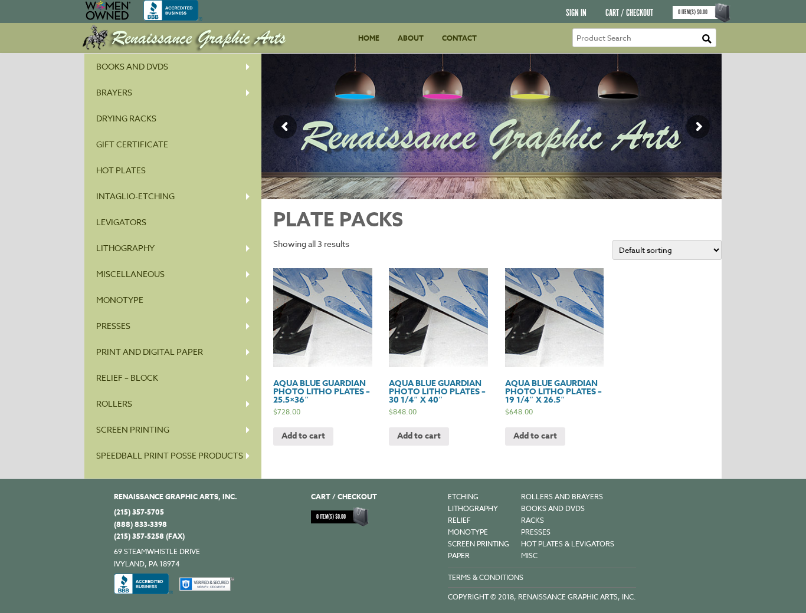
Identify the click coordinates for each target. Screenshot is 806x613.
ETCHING (463, 497)
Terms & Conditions (485, 577)
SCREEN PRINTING (132, 429)
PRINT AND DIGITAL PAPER (149, 351)
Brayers (114, 92)
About (411, 38)
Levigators (121, 222)
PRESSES (113, 325)
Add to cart (303, 436)
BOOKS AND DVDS (553, 508)
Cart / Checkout (629, 13)
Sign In (576, 13)
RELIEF (459, 520)
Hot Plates (121, 170)
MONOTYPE (119, 299)
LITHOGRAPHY (473, 508)
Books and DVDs (132, 66)
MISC (529, 556)
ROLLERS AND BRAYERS (562, 497)
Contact (459, 38)
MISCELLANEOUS (130, 273)
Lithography (125, 247)
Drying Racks (126, 118)
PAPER (459, 556)
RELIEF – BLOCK (127, 377)
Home (368, 38)
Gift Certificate (132, 144)
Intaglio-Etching (135, 196)
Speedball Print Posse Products (169, 455)
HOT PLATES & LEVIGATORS (567, 544)
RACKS (532, 520)
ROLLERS (114, 403)
